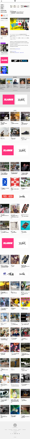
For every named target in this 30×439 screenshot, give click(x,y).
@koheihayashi (17, 48)
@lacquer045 (17, 52)
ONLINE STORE (3, 10)
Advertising (24, 429)
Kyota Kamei (14, 51)
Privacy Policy (10, 429)
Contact (6, 429)
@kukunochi (22, 52)
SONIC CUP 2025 (4, 12)
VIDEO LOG (11, 10)
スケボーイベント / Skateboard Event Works (15, 430)
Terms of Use (15, 429)
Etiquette (19, 429)
